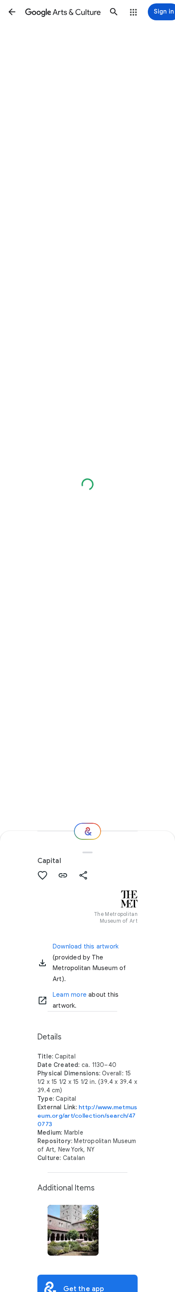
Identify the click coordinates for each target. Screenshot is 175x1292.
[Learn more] (42, 1000)
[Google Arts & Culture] (63, 12)
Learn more (70, 994)
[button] (12, 12)
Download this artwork (86, 946)
